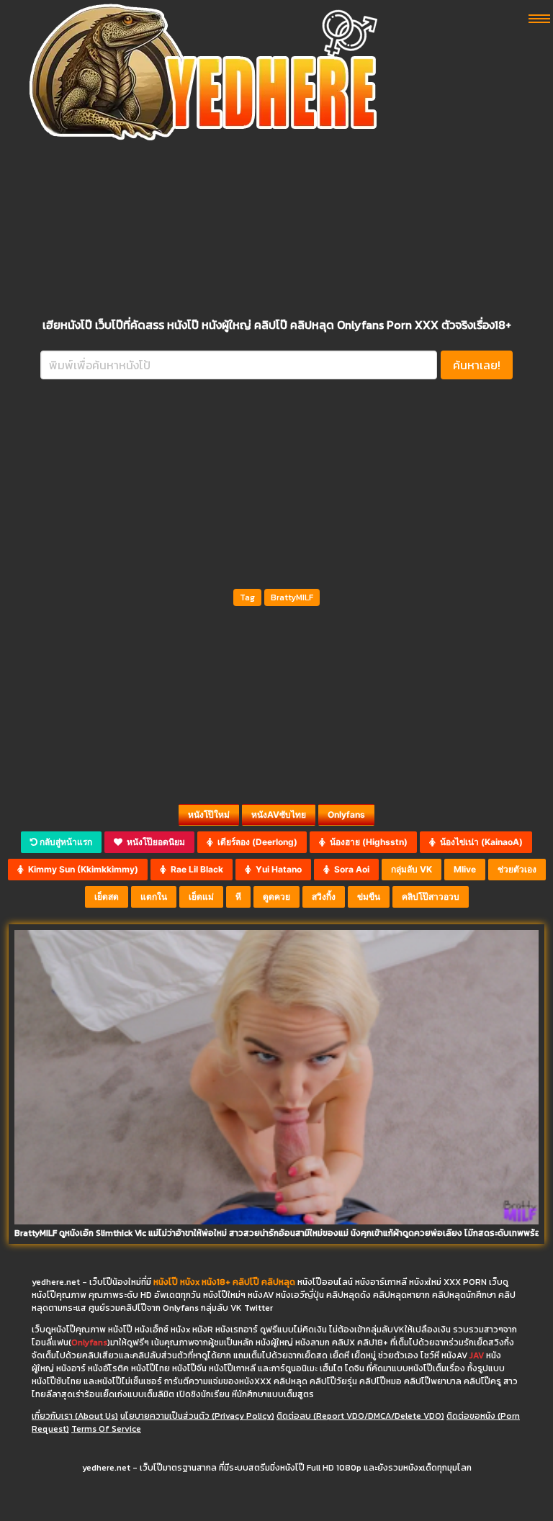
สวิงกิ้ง (324, 896)
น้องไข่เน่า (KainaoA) (479, 841)
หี (238, 896)
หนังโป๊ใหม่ (209, 814)
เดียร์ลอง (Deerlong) (255, 841)
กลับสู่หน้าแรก (64, 841)
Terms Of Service (106, 1428)
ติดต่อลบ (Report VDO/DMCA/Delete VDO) (360, 1415)
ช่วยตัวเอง (517, 869)
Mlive (465, 869)
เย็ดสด (106, 896)
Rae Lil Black (194, 869)
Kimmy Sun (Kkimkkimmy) (81, 869)
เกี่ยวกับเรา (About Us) (75, 1415)
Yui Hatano (276, 869)
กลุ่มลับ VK (411, 869)
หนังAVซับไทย (278, 814)
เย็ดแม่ (201, 896)
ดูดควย (276, 896)
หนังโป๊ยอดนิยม (153, 841)
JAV (476, 1355)
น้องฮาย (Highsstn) (366, 841)
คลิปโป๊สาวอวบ (430, 896)
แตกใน (153, 896)
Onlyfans (346, 814)
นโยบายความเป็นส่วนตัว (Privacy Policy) (197, 1415)
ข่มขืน (368, 896)
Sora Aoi (349, 869)
